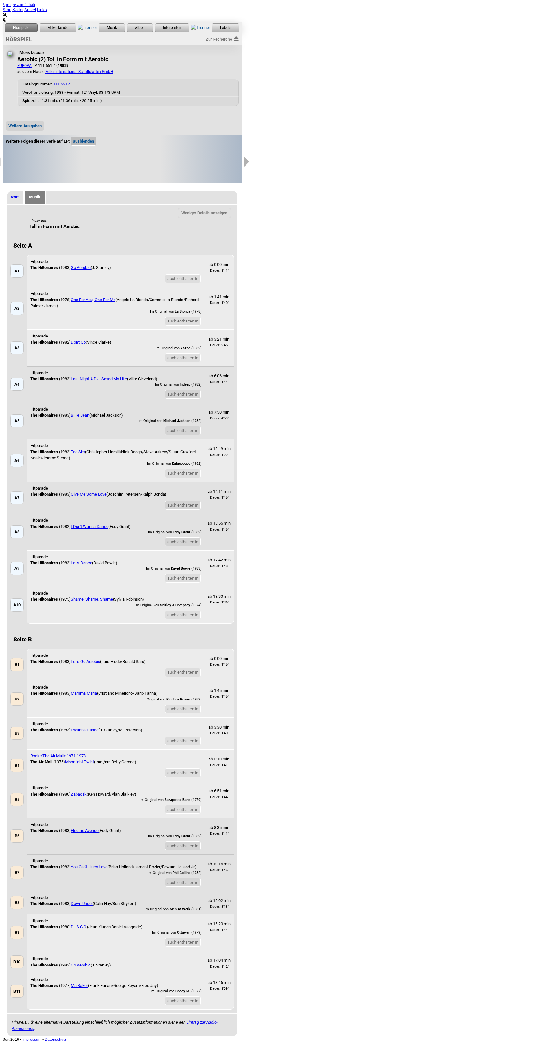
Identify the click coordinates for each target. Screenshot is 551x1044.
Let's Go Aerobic (85, 661)
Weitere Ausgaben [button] (25, 125)
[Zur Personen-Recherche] (58, 27)
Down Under (82, 903)
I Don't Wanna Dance (89, 526)
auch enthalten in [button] (182, 278)
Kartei (17, 9)
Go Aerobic (81, 267)
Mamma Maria (84, 693)
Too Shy (78, 451)
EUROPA (24, 65)
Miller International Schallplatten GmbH (79, 72)
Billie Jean (80, 415)
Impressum (31, 1039)
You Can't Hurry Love (89, 866)
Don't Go (78, 342)
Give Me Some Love (89, 494)
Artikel (30, 9)
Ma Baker (79, 985)
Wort (14, 197)
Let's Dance (81, 562)
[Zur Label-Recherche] (225, 27)
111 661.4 (61, 84)
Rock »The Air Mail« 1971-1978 (58, 755)
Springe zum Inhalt (19, 5)
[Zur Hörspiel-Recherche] (21, 27)
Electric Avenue (85, 830)
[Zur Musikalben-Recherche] (140, 27)
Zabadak (79, 794)
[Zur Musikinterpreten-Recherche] (172, 27)
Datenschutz (55, 1039)
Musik (34, 197)
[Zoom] (122, 14)
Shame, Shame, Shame (92, 599)
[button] (83, 141)
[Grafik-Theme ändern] (122, 19)
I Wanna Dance (85, 730)
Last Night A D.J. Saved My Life (99, 378)
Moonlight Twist (79, 761)
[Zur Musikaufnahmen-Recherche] (112, 27)
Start (7, 9)
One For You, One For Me (93, 299)
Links (42, 9)
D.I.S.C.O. (79, 926)
